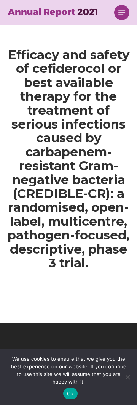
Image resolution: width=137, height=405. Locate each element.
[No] (127, 377)
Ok (70, 394)
